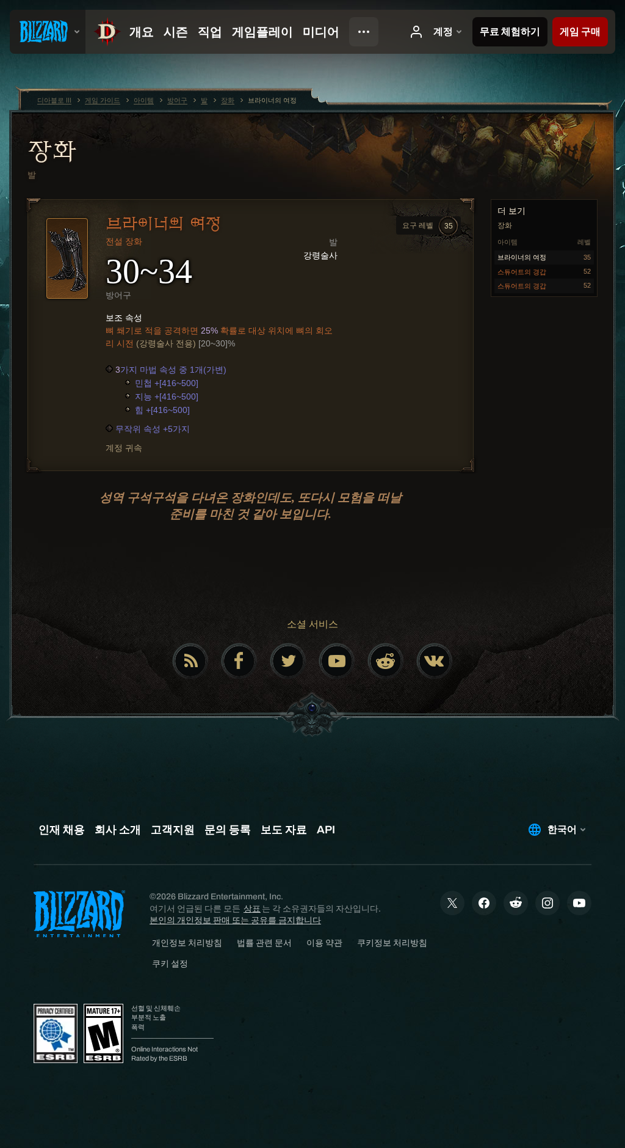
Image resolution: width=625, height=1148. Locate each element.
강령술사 (320, 255)
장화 (51, 151)
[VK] (434, 661)
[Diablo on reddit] (385, 661)
